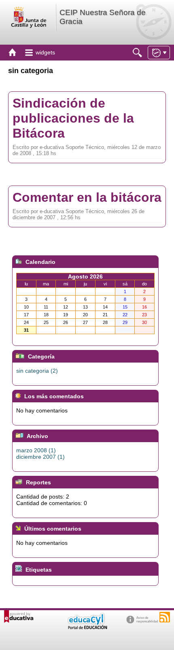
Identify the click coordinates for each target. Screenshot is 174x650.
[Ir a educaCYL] (87, 627)
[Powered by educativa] (19, 616)
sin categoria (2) (37, 370)
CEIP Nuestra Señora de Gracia (102, 17)
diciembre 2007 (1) (40, 456)
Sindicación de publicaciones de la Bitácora (73, 118)
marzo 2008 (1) (36, 450)
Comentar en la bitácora (87, 197)
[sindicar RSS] (164, 617)
